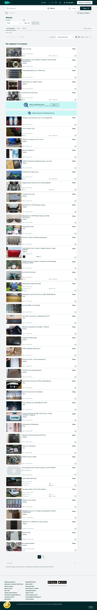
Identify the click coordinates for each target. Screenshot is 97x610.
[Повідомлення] (60, 2)
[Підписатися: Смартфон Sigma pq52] (75, 345)
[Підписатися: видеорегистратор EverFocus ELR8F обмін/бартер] (75, 301)
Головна (7, 37)
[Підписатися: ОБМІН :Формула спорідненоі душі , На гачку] (75, 168)
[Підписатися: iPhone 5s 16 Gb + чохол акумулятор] (75, 366)
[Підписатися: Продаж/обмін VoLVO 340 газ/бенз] (75, 496)
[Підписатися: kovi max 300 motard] (75, 279)
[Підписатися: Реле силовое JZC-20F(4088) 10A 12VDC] (75, 410)
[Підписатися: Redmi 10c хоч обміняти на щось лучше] (75, 529)
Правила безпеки (31, 582)
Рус (52, 2)
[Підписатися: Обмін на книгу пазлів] (75, 464)
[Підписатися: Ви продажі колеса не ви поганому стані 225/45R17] (75, 474)
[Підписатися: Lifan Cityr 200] (75, 56)
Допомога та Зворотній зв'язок (14, 584)
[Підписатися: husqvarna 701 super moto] (75, 179)
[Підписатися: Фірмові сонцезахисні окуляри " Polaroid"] (75, 334)
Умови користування (11, 592)
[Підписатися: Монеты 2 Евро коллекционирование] (75, 244)
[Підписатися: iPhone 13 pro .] (75, 539)
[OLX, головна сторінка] (7, 2)
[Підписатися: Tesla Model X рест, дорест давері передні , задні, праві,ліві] (75, 257)
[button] (14, 23)
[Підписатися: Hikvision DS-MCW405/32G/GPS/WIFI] (75, 442)
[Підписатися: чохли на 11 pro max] (75, 201)
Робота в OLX (29, 592)
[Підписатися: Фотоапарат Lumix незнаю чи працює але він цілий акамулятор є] (75, 67)
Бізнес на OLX (8, 588)
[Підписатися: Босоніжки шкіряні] (75, 550)
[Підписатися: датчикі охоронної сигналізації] (75, 399)
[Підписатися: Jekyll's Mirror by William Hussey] (75, 89)
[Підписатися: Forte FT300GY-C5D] (75, 135)
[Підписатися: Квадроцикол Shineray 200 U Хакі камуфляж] (75, 190)
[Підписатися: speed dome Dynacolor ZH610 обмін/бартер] (75, 388)
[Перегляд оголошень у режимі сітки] (79, 37)
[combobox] (27, 8)
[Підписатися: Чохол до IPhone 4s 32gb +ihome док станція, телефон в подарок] (75, 420)
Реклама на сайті (9, 597)
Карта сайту (29, 584)
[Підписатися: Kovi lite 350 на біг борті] (75, 100)
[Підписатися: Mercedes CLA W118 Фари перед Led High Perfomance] (75, 223)
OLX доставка (30, 599)
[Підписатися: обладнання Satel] (75, 233)
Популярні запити (31, 590)
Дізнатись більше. (58, 604)
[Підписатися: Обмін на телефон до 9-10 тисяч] (75, 146)
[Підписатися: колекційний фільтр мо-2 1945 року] (75, 77)
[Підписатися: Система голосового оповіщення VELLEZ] (75, 323)
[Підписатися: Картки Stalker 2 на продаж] (75, 312)
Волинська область (16, 37)
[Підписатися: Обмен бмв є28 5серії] (75, 485)
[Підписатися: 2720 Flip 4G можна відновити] (75, 377)
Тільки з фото (12, 13)
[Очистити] (69, 8)
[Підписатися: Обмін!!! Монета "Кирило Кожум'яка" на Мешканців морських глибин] (75, 268)
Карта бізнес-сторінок (32, 588)
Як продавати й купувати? (33, 597)
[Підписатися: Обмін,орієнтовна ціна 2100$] (75, 290)
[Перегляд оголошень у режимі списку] (76, 37)
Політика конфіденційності (12, 595)
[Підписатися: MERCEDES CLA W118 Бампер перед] (75, 212)
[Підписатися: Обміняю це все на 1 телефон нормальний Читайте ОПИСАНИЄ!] (75, 518)
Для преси (8, 599)
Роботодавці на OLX (31, 595)
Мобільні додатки (10, 582)
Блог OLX (7, 590)
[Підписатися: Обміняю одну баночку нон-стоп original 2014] (75, 125)
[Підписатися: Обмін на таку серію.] (75, 507)
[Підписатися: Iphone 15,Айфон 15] (75, 157)
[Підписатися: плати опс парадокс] (75, 453)
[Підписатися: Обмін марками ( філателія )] (75, 355)
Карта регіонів (30, 586)
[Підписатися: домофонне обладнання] (75, 431)
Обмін (11, 37)
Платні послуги (9, 586)
